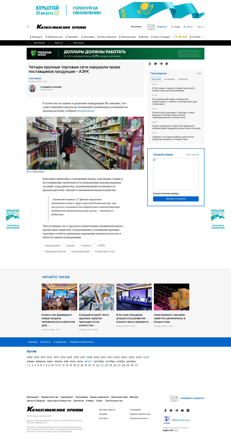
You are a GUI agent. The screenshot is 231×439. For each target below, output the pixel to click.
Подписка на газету (139, 418)
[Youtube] (182, 410)
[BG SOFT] (175, 429)
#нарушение (52, 245)
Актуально (136, 26)
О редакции (60, 342)
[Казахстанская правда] (61, 27)
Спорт (99, 400)
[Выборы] (13, 219)
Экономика (89, 37)
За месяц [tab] (182, 79)
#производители (55, 251)
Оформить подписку (176, 199)
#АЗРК (101, 245)
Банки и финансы (107, 37)
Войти (189, 27)
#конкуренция (80, 251)
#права (70, 245)
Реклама (32, 342)
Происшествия (128, 37)
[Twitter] (155, 64)
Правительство (55, 37)
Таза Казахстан (114, 400)
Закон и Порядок (161, 37)
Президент (37, 37)
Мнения (144, 37)
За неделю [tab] (169, 79)
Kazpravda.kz (86, 111)
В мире (90, 400)
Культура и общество (59, 400)
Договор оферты (107, 409)
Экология (78, 400)
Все (199, 73)
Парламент (73, 37)
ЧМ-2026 (182, 37)
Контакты (45, 342)
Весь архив (192, 154)
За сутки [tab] (156, 79)
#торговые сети (105, 251)
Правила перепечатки (82, 342)
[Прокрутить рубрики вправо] (202, 37)
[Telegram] (161, 64)
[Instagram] (188, 410)
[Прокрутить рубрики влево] (28, 37)
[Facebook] (150, 64)
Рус (199, 27)
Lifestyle (196, 37)
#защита (86, 245)
